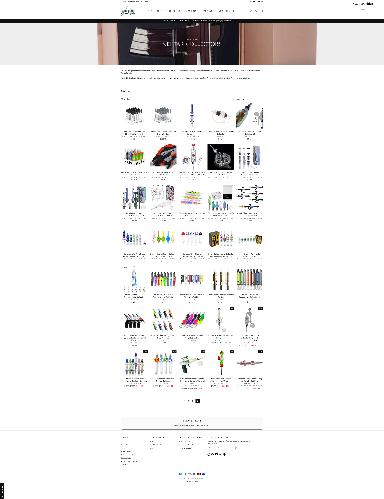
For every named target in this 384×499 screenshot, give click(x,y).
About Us (124, 441)
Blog (146, 1)
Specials (208, 11)
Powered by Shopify (192, 481)
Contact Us (125, 445)
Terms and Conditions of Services (132, 455)
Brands (230, 11)
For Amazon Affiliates (186, 445)
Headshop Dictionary (135, 1)
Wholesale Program (186, 448)
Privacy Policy (126, 451)
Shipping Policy (126, 458)
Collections (194, 39)
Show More (125, 91)
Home (187, 39)
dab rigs (194, 78)
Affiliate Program (185, 441)
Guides (123, 1)
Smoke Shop (155, 11)
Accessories (173, 11)
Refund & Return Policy (129, 461)
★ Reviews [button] (2, 491)
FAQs (123, 448)
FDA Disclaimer (126, 465)
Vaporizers (191, 11)
